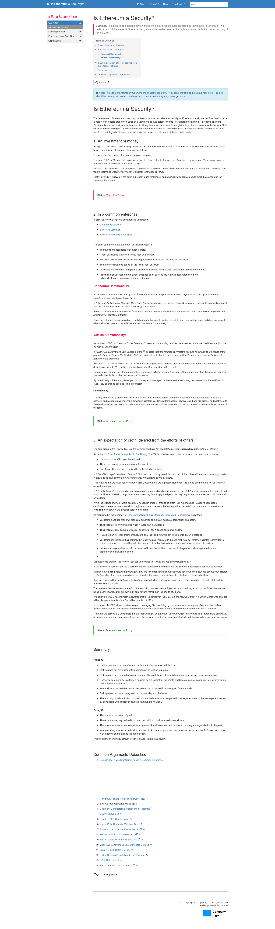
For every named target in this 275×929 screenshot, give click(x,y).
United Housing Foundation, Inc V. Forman (122, 855)
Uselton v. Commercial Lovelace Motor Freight (124, 808)
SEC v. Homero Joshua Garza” (116, 865)
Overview (53, 22)
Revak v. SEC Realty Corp (114, 819)
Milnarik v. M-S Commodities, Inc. (117, 834)
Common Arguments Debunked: (114, 74)
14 (196, 596)
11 (139, 354)
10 (144, 351)
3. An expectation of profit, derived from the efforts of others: (117, 64)
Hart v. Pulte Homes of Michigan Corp (119, 824)
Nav (141, 4)
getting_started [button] (110, 874)
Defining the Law (56, 31)
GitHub (152, 4)
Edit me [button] (102, 82)
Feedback (178, 4)
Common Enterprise (110, 224)
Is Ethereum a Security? (58, 27)
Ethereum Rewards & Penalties (116, 234)
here (210, 92)
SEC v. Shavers (108, 813)
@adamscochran (156, 92)
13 (115, 490)
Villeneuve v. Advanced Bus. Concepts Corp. (123, 844)
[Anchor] (126, 45)
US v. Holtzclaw (108, 860)
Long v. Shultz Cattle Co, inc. (115, 849)
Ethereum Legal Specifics (61, 36)
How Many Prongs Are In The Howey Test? (131, 454)
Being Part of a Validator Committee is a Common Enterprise (131, 759)
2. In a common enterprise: (111, 49)
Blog (165, 4)
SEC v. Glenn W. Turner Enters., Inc (118, 839)
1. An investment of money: (111, 45)
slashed (123, 254)
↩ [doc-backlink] (147, 798)
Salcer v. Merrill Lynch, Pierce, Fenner (119, 829)
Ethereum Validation (110, 229)
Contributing (54, 40)
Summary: (103, 70)
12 (138, 473)
